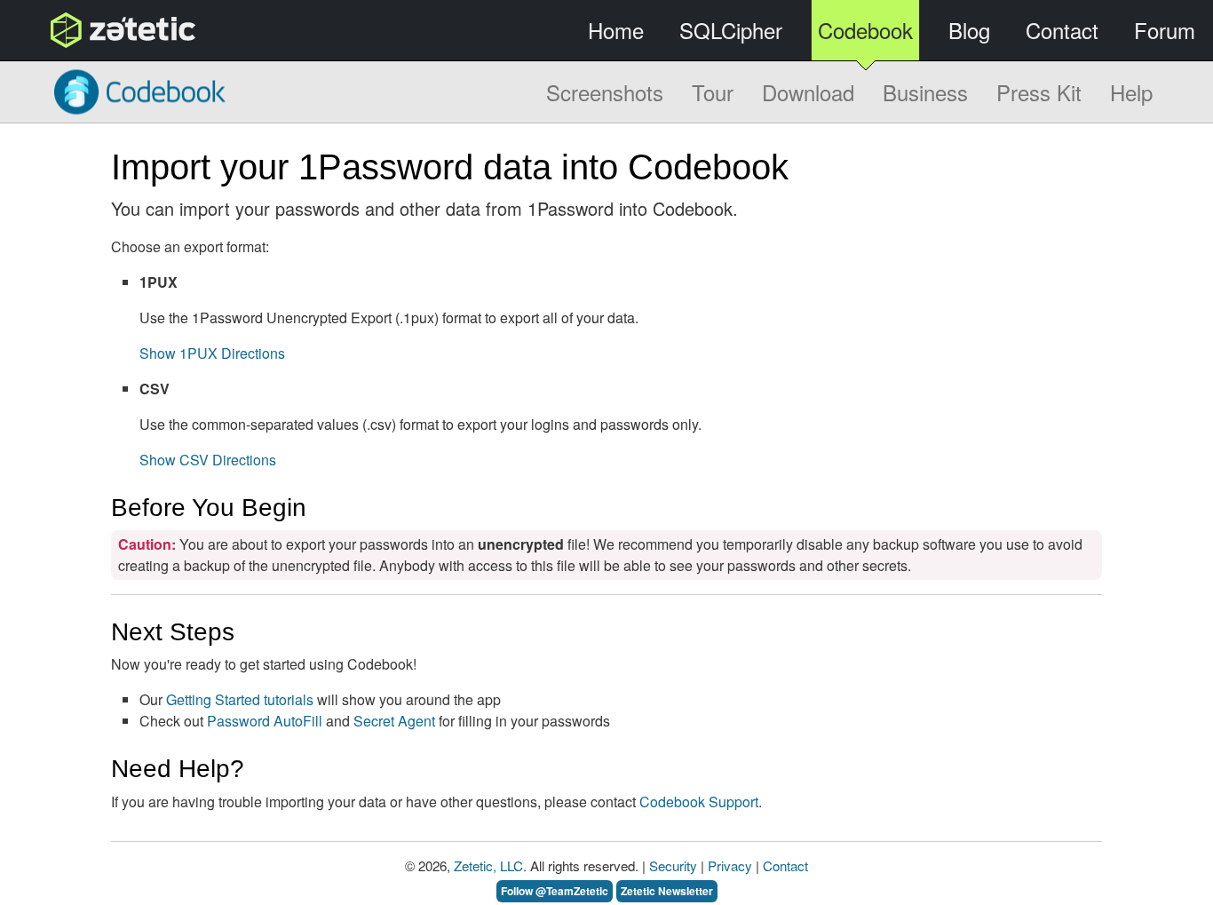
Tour (712, 91)
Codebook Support (698, 801)
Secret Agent (394, 721)
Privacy (730, 865)
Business (925, 91)
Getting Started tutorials (239, 699)
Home (616, 29)
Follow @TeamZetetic (554, 891)
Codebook (865, 29)
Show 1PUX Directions (212, 353)
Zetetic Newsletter (667, 891)
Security (673, 865)
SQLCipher (730, 29)
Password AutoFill (264, 721)
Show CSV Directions (207, 459)
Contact (1062, 29)
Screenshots (604, 91)
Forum (1164, 29)
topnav (77, 30)
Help (1131, 91)
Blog (969, 29)
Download (808, 91)
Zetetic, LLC (488, 865)
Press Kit (1039, 91)
